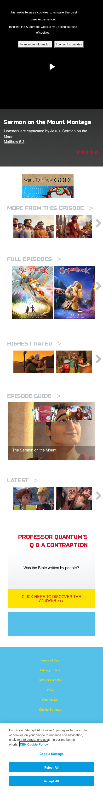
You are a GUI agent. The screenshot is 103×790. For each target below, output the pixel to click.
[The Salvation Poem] (33, 498)
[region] (51, 756)
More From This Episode (50, 208)
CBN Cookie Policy (34, 744)
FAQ (50, 689)
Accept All (51, 781)
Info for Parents (50, 680)
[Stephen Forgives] (76, 498)
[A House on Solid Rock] (33, 226)
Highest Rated (34, 343)
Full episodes (34, 259)
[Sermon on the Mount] (76, 226)
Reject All (51, 767)
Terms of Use (50, 660)
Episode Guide (34, 396)
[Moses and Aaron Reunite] (33, 362)
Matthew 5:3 (14, 141)
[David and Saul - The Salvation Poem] (76, 362)
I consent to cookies (69, 44)
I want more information (35, 44)
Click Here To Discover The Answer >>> (51, 598)
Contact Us (50, 699)
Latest (22, 480)
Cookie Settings (50, 709)
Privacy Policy (50, 670)
